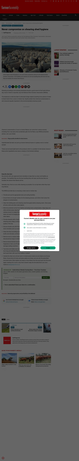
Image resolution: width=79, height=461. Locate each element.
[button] (39, 231)
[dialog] (39, 230)
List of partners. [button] (51, 237)
